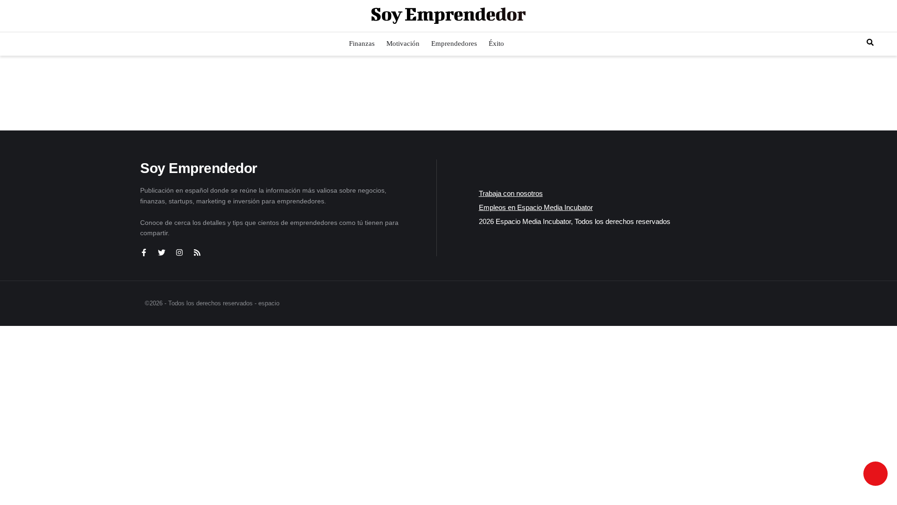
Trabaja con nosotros (511, 193)
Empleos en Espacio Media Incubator (536, 207)
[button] (15, 15)
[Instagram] (179, 252)
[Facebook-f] (144, 252)
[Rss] (197, 252)
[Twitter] (161, 252)
